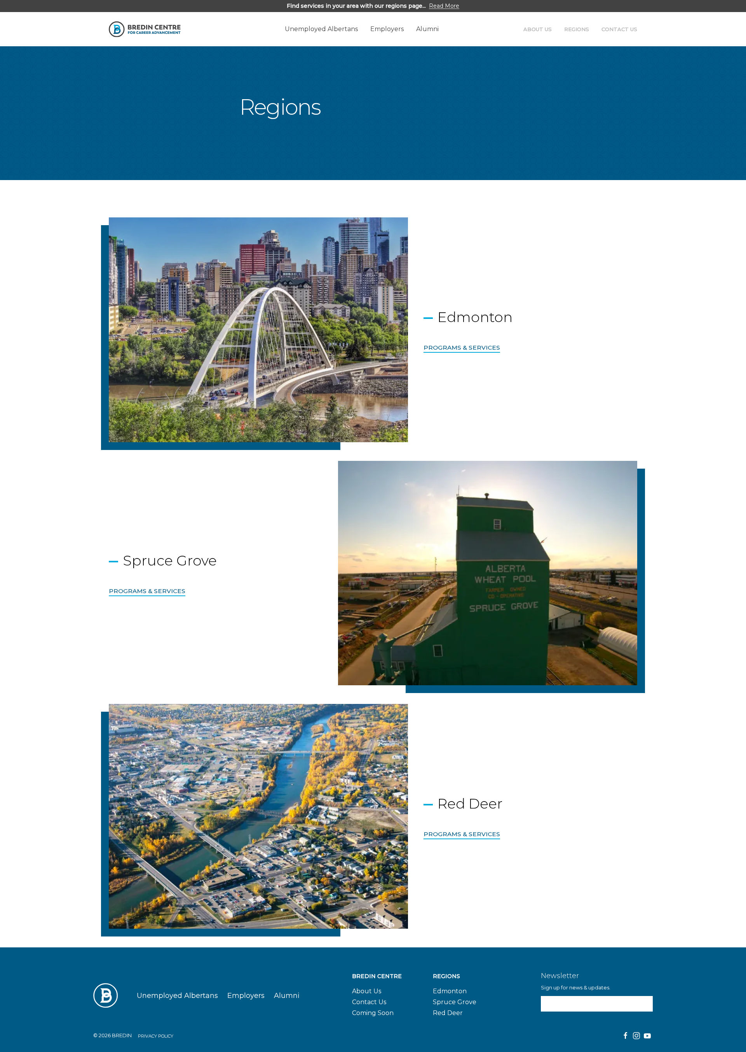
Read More (444, 6)
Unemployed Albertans (321, 29)
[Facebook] (625, 1036)
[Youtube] (647, 1036)
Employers (387, 29)
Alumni (427, 29)
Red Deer (448, 1013)
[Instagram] (636, 1036)
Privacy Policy (155, 1036)
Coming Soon (373, 1013)
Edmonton (450, 991)
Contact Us (619, 29)
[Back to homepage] (145, 29)
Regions (576, 29)
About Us (537, 29)
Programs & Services (462, 347)
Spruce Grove (454, 1002)
